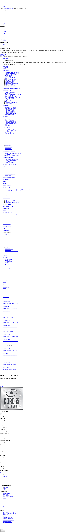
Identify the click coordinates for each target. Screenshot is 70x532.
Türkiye (4, 39)
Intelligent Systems (5, 116)
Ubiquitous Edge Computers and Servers (12, 202)
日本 (3, 32)
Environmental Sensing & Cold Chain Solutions (13, 153)
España (4, 24)
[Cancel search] (26, 56)
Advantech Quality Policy (7, 226)
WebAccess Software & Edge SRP (11, 102)
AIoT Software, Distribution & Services (12, 72)
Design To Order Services (6, 224)
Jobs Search (5, 497)
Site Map (4, 524)
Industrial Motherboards (9, 84)
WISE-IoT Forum (8, 250)
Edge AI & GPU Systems (9, 120)
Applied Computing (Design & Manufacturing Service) (11, 88)
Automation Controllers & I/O (10, 92)
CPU (3, 291)
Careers (4, 271)
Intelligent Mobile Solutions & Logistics (9, 151)
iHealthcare (4, 183)
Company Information (8, 259)
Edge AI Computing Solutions (10, 174)
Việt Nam (4, 40)
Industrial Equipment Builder (7, 187)
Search (4, 5)
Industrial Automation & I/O (7, 90)
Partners (4, 228)
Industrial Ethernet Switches (9, 109)
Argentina (4, 15)
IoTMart (4, 286)
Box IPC (6, 118)
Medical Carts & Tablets (9, 146)
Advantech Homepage (4, 0)
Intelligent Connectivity (6, 105)
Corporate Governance (9, 267)
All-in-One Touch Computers (10, 200)
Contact (4, 284)
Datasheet (2, 386)
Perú (3, 18)
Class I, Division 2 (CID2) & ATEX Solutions (13, 94)
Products (4, 68)
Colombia (4, 17)
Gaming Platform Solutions (9, 81)
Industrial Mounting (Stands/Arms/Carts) (9, 164)
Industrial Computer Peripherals (10, 121)
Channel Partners (5, 230)
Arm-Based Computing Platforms (10, 74)
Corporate (4, 255)
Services (4, 219)
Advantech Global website (8, 8)
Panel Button (2, 55)
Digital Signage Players (9, 76)
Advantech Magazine (8, 261)
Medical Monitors (8, 148)
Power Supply (7, 168)
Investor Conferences (8, 268)
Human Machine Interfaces (9, 98)
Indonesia (4, 31)
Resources (6, 247)
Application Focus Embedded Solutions (12, 73)
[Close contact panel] (0, 472)
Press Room (7, 262)
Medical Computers (8, 147)
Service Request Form (8, 240)
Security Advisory (5, 253)
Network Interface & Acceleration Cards (12, 130)
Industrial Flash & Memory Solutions (11, 83)
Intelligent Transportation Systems (11, 123)
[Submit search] (25, 56)
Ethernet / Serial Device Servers (10, 108)
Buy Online (6, 487)
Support (4, 235)
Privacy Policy (5, 525)
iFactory (4, 181)
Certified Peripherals (6, 166)
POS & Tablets (7, 161)
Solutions (4, 169)
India (3, 30)
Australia (4, 28)
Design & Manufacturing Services (8, 206)
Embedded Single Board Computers (11, 79)
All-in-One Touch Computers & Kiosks (11, 159)
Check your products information (10, 241)
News (4, 505)
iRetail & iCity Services (6, 198)
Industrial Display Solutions (7, 212)
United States (5, 12)
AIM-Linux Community (9, 249)
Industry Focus (5, 503)
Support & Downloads (6, 237)
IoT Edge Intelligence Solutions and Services (9, 214)
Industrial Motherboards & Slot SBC (11, 122)
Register (4, 3)
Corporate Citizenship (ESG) (8, 496)
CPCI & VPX (7, 119)
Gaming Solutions (5, 208)
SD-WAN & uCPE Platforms (10, 132)
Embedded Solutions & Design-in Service (9, 177)
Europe (4, 23)
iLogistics (4, 210)
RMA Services (7, 239)
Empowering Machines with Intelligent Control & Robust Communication (17, 189)
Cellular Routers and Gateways (10, 107)
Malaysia (4, 34)
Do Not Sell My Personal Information (9, 526)
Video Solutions (5, 216)
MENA (5, 6)
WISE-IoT (6, 234)
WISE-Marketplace (6, 287)
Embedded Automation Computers (11, 96)
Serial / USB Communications (10, 114)
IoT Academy (7, 248)
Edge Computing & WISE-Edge (8, 512)
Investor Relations (5, 264)
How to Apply (7, 277)
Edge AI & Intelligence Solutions (10, 77)
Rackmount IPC (7, 125)
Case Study (5, 501)
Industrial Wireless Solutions (10, 85)
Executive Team (7, 260)
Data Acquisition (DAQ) (9, 95)
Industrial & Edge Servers (7, 185)
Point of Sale (7, 201)
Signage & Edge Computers (9, 162)
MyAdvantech (5, 4)
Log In (7, 3)
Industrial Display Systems (9, 82)
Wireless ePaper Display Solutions (11, 86)
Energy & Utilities (5, 179)
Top (2, 529)
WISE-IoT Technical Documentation (11, 251)
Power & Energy (8, 100)
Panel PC (6, 99)
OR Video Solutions (8, 149)
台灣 (3, 36)
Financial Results (8, 266)
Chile (3, 16)
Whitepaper (5, 502)
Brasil (4, 13)
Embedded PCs (7, 78)
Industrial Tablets (8, 154)
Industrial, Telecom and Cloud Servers (11, 129)
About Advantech (5, 257)
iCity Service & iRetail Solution (10, 160)
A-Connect (4, 288)
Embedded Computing (6, 70)
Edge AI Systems (8, 175)
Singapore (4, 35)
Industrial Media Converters (9, 110)
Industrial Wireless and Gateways (10, 112)
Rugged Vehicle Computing (7, 204)
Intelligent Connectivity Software (10, 113)
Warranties (6, 242)
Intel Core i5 (5, 292)
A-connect (4, 508)
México (4, 14)
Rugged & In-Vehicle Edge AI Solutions (12, 155)
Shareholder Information (9, 269)
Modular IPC (7, 124)
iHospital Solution (8, 145)
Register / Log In (5, 58)
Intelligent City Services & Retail (8, 157)
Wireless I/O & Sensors (9, 103)
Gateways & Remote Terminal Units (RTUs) (12, 97)
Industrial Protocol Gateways (10, 111)
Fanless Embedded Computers (10, 80)
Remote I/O (7, 101)
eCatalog (4, 506)
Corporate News (5, 494)
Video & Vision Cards (8, 140)
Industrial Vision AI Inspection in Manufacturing (13, 190)
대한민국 (4, 33)
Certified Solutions (8, 93)
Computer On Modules (9, 75)
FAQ (3, 507)
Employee (4, 282)
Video (4, 504)
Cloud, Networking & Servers (7, 127)
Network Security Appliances (10, 131)
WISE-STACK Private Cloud (10, 133)
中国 (3, 29)
